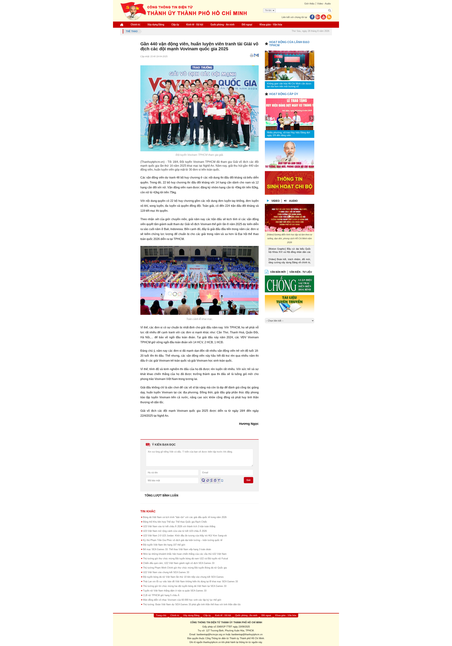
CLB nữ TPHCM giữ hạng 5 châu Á (161, 595)
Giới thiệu (309, 3)
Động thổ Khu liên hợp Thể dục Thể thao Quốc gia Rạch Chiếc (175, 521)
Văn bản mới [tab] (278, 272)
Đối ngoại (247, 24)
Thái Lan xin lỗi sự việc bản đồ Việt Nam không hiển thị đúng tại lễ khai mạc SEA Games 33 (190, 581)
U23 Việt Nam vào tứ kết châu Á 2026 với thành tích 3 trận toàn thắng (179, 526)
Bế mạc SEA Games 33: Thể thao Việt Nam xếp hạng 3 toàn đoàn (177, 549)
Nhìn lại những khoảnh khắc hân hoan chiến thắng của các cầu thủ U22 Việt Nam (185, 554)
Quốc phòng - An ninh (222, 24)
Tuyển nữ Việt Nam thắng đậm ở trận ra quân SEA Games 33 (174, 590)
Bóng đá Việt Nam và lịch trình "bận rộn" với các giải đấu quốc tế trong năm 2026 (185, 517)
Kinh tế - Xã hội (194, 24)
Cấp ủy (175, 24)
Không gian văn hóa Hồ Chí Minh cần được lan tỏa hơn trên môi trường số (289, 85)
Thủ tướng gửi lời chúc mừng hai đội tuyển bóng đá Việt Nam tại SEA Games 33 (184, 586)
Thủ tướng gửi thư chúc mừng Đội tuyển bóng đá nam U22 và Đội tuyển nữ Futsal (185, 558)
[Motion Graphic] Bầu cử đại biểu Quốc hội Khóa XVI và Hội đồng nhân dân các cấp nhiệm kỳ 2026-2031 (290, 251)
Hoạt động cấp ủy (283, 94)
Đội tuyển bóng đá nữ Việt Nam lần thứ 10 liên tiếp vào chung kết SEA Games (183, 577)
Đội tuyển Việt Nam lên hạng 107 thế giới (164, 544)
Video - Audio (324, 3)
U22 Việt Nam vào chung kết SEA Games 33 (166, 572)
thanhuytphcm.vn (212, 642)
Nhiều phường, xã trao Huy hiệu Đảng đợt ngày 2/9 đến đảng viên (288, 134)
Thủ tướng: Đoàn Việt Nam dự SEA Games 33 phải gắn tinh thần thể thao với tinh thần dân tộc (192, 604)
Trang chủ (161, 615)
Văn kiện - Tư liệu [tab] (300, 272)
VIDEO (275, 200)
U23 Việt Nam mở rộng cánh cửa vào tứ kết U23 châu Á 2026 (175, 531)
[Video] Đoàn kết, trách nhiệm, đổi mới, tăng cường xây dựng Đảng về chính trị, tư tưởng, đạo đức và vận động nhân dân (290, 261)
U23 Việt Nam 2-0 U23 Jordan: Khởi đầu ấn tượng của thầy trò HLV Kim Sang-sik (185, 535)
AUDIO (293, 200)
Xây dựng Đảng (155, 24)
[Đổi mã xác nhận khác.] (222, 480)
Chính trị (135, 24)
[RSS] (329, 17)
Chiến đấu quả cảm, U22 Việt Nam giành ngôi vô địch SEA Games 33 (178, 563)
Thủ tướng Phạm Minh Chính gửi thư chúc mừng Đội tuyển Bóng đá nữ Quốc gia (185, 567)
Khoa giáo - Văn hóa (271, 24)
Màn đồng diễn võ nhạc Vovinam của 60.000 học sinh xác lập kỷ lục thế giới (182, 600)
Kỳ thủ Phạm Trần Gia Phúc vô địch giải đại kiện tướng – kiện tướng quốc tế (182, 540)
